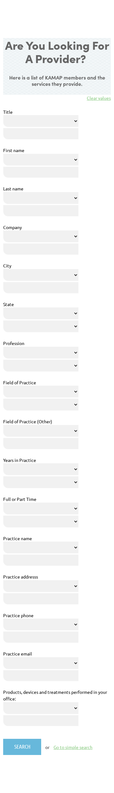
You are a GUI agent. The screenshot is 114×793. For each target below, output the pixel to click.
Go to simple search (73, 747)
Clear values (99, 98)
